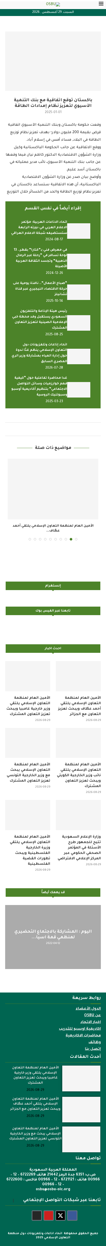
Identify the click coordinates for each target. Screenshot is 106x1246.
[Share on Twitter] (56, 429)
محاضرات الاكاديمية (83, 1031)
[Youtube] (48, 1210)
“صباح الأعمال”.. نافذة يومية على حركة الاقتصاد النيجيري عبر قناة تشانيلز (40, 289)
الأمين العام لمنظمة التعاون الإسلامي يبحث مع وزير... (53, 526)
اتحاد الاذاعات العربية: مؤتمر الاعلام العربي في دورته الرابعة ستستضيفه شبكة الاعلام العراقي (39, 227)
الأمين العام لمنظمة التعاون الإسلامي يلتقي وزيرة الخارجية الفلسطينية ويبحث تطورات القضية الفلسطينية (30, 845)
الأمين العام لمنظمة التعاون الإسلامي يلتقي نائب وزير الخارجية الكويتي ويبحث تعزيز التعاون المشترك (79, 770)
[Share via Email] (46, 429)
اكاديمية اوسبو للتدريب (80, 1024)
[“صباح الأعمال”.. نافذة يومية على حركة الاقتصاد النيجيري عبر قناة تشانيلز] (78, 292)
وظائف (95, 1037)
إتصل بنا (93, 1044)
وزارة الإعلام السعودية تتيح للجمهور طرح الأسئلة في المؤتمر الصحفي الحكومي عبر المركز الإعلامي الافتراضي (79, 842)
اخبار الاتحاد (90, 1017)
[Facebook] (72, 1210)
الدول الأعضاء (88, 1004)
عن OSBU (92, 1011)
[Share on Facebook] (61, 429)
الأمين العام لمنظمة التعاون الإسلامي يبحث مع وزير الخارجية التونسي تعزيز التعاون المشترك (28, 768)
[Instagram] (37, 1210)
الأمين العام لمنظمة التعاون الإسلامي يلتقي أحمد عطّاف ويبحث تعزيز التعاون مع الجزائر (79, 701)
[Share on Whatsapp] (51, 429)
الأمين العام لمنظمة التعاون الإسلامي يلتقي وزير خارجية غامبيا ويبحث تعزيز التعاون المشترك (28, 701)
